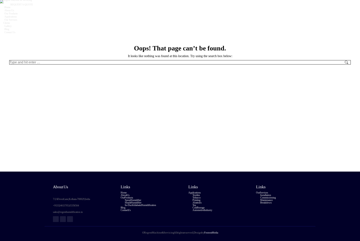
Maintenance (266, 200)
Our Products (127, 197)
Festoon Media (211, 232)
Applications (194, 192)
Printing (196, 200)
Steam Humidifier (133, 202)
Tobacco (196, 197)
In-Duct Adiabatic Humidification (140, 205)
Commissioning (268, 197)
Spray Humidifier (133, 200)
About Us (125, 195)
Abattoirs (197, 202)
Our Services (262, 192)
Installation (265, 195)
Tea (194, 205)
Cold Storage (198, 207)
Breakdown (266, 202)
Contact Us (126, 210)
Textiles (196, 195)
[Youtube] (70, 219)
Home (124, 192)
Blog (123, 207)
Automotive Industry (202, 210)
